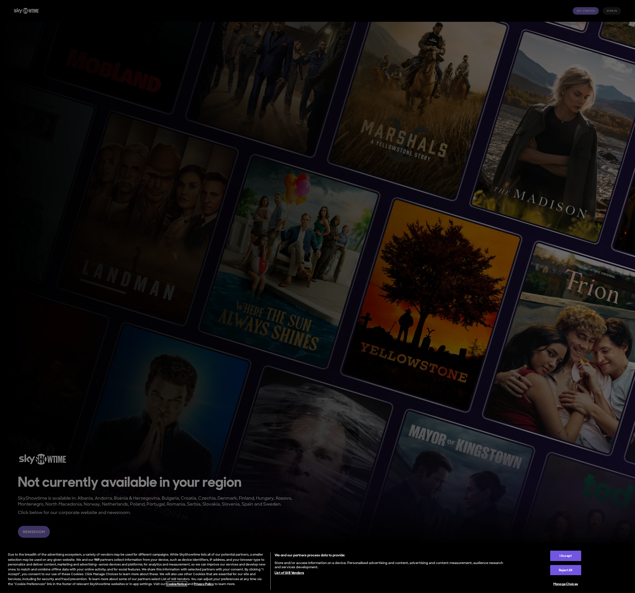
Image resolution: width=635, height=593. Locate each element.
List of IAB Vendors (289, 572)
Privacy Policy (204, 584)
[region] (317, 570)
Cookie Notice (176, 584)
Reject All (565, 570)
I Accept (566, 556)
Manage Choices (565, 584)
